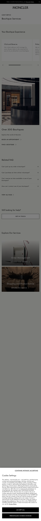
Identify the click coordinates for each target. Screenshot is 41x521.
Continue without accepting (26, 470)
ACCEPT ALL (20, 510)
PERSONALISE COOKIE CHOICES (21, 516)
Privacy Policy (13, 504)
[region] (20, 494)
